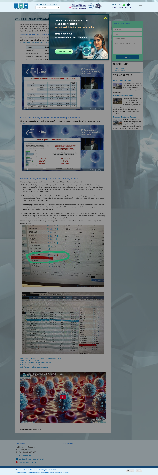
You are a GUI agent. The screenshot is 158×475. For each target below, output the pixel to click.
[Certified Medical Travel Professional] (98, 6)
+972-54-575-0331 (122, 8)
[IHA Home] (22, 9)
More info (65, 472)
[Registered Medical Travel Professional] (90, 6)
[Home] (77, 8)
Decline (139, 471)
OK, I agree (130, 471)
